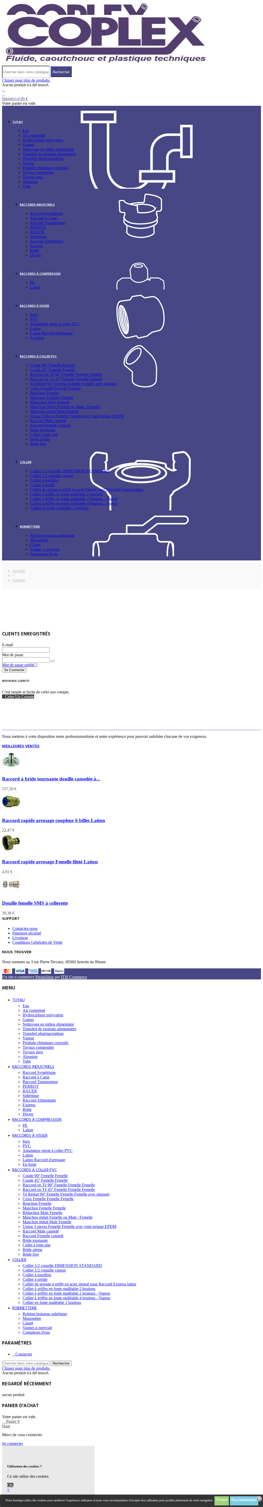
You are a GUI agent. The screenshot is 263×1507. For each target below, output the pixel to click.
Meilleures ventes (21, 746)
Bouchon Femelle (44, 393)
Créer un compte (19, 696)
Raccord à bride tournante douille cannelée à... (51, 778)
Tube (27, 186)
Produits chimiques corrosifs (45, 168)
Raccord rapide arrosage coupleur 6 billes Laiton (53, 820)
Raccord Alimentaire (46, 241)
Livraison (20, 938)
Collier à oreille (42, 485)
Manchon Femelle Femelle (51, 397)
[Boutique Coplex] (105, 63)
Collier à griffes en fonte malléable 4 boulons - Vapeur (74, 503)
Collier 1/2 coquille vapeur (51, 475)
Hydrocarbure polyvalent (43, 140)
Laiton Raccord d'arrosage (51, 333)
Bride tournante (42, 430)
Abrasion (30, 181)
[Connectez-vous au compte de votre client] (3, 89)
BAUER (37, 232)
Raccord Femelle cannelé (50, 425)
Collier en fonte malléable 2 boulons (59, 508)
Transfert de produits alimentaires (49, 154)
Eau (26, 131)
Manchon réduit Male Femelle (54, 411)
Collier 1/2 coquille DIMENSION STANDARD (69, 471)
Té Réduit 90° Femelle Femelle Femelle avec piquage (73, 383)
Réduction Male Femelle (50, 402)
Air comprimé (34, 135)
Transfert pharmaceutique (43, 158)
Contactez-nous (24, 928)
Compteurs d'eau (43, 554)
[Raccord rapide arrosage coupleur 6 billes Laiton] (11, 810)
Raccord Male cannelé (48, 420)
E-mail (7, 645)
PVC (34, 319)
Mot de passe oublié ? (19, 665)
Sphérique (38, 236)
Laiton (35, 287)
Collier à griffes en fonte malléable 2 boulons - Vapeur (74, 499)
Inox (33, 314)
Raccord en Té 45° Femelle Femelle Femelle (66, 379)
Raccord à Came (43, 218)
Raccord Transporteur (47, 223)
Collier (25, 462)
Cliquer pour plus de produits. (26, 80)
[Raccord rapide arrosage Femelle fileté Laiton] (11, 852)
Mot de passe (12, 655)
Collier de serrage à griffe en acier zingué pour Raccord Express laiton (87, 489)
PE (32, 282)
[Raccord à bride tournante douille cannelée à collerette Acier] (11, 769)
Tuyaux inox (33, 177)
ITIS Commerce (74, 977)
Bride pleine (40, 439)
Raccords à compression (40, 273)
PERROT (38, 227)
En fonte (37, 338)
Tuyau (17, 122)
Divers (35, 255)
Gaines (28, 144)
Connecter (23, 1354)
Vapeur (28, 163)
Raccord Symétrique (46, 213)
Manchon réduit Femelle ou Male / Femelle (65, 407)
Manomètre (39, 540)
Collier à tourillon (44, 480)
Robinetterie (30, 526)
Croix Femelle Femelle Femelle (55, 388)
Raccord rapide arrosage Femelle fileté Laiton (50, 861)
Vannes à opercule (45, 549)
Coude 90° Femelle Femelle (52, 365)
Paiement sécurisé (26, 933)
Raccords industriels (37, 204)
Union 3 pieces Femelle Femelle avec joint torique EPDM (77, 416)
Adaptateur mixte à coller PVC (55, 324)
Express (36, 246)
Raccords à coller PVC (38, 356)
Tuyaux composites (38, 172)
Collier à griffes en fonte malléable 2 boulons (66, 494)
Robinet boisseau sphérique (52, 535)
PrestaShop (44, 977)
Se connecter (14, 670)
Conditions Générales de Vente (37, 942)
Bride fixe (38, 444)
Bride (34, 250)
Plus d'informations (244, 1499)
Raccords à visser (34, 306)
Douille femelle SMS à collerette (35, 903)
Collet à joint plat (44, 434)
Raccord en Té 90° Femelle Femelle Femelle (66, 374)
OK (10, 1485)
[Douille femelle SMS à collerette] (11, 893)
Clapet (35, 544)
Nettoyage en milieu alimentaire (48, 149)
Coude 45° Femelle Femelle (52, 370)
